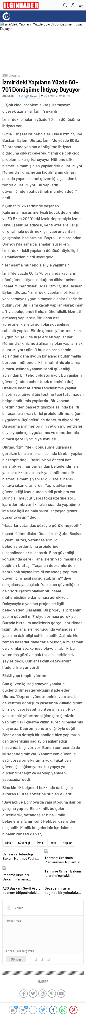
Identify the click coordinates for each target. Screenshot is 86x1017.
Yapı (53, 843)
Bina (8, 843)
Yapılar (67, 843)
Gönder (16, 959)
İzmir (40, 843)
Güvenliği (24, 843)
